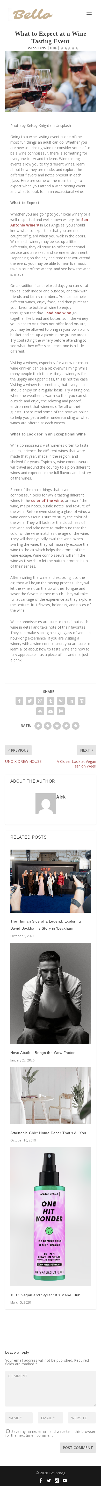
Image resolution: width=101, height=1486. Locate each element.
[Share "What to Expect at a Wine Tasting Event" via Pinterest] (61, 701)
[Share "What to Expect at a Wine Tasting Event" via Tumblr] (50, 701)
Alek (61, 797)
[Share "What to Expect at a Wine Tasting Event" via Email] (50, 711)
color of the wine (47, 500)
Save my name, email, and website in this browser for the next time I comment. (50, 1433)
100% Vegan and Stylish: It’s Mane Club (45, 1295)
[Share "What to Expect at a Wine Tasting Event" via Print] (61, 711)
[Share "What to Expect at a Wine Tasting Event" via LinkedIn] (71, 701)
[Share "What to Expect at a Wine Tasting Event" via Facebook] (19, 701)
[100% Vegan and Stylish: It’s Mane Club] (50, 1216)
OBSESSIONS (35, 47)
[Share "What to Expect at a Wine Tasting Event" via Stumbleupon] (40, 711)
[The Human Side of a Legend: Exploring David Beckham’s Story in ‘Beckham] (50, 881)
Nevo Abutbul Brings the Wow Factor (42, 1053)
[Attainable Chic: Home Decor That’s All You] (50, 1095)
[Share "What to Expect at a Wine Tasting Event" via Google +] (40, 701)
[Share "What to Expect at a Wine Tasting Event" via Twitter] (30, 701)
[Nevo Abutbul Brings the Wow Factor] (50, 993)
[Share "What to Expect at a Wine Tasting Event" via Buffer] (81, 701)
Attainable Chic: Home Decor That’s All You (48, 1133)
